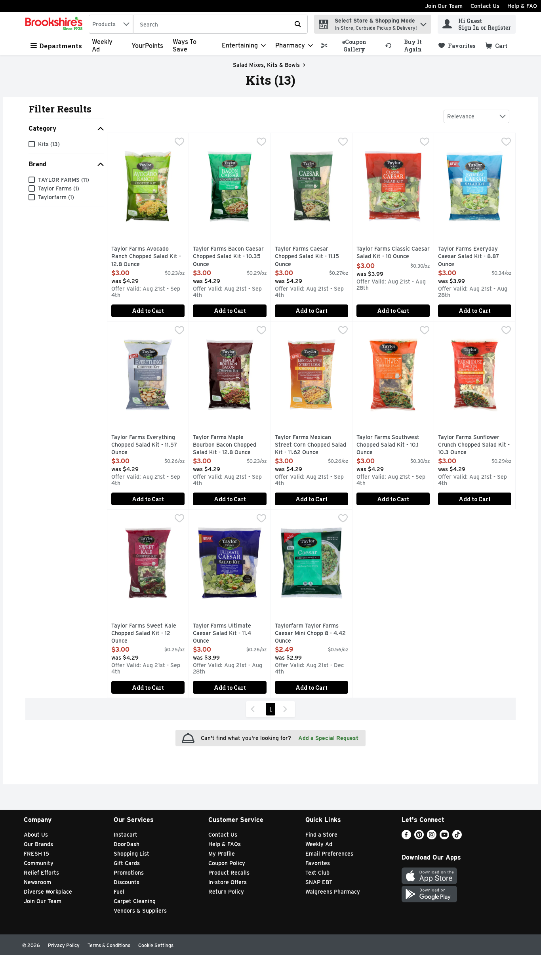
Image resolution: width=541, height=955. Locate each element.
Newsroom (37, 882)
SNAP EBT (319, 882)
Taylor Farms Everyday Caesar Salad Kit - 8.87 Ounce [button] (471, 256)
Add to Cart (148, 310)
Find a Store (321, 834)
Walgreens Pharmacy (332, 891)
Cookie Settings (155, 945)
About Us (36, 834)
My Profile (221, 853)
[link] (349, 45)
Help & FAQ (522, 6)
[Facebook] (406, 837)
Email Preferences (329, 853)
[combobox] (111, 24)
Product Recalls (229, 872)
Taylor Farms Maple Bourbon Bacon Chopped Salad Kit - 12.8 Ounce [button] (226, 445)
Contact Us (485, 6)
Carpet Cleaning (135, 901)
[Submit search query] (297, 24)
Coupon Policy (226, 863)
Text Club (317, 872)
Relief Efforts (41, 872)
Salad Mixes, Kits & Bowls (266, 65)
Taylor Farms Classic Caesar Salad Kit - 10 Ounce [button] (393, 252)
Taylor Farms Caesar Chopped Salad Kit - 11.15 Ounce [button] (308, 256)
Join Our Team (444, 6)
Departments (60, 46)
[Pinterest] (419, 837)
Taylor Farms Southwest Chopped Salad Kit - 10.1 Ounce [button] (390, 445)
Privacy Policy (64, 945)
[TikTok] (457, 837)
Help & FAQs (224, 844)
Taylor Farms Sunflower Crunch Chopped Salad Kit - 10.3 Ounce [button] (474, 445)
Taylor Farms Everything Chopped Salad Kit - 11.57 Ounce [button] (145, 445)
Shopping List (131, 853)
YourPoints (147, 45)
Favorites (317, 863)
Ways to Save (184, 45)
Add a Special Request (328, 738)
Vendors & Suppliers (140, 910)
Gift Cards (127, 863)
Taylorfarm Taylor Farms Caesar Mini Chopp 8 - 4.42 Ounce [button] (310, 633)
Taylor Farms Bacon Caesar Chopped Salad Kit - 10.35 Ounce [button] (228, 256)
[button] (423, 22)
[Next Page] (287, 709)
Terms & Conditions (109, 945)
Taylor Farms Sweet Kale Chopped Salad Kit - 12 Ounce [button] (145, 633)
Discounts (126, 882)
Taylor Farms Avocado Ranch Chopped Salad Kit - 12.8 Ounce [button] (146, 256)
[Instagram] (431, 837)
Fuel (119, 891)
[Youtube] (444, 837)
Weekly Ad (318, 844)
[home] (55, 24)
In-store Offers (227, 882)
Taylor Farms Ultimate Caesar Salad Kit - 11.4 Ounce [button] (226, 633)
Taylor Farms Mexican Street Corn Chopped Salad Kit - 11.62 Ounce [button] (310, 445)
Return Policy (226, 891)
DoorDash (126, 844)
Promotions (129, 872)
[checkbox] (179, 142)
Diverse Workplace (48, 891)
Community (38, 863)
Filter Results (60, 109)
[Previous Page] (254, 709)
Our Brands (38, 844)
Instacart (125, 834)
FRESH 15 (36, 853)
